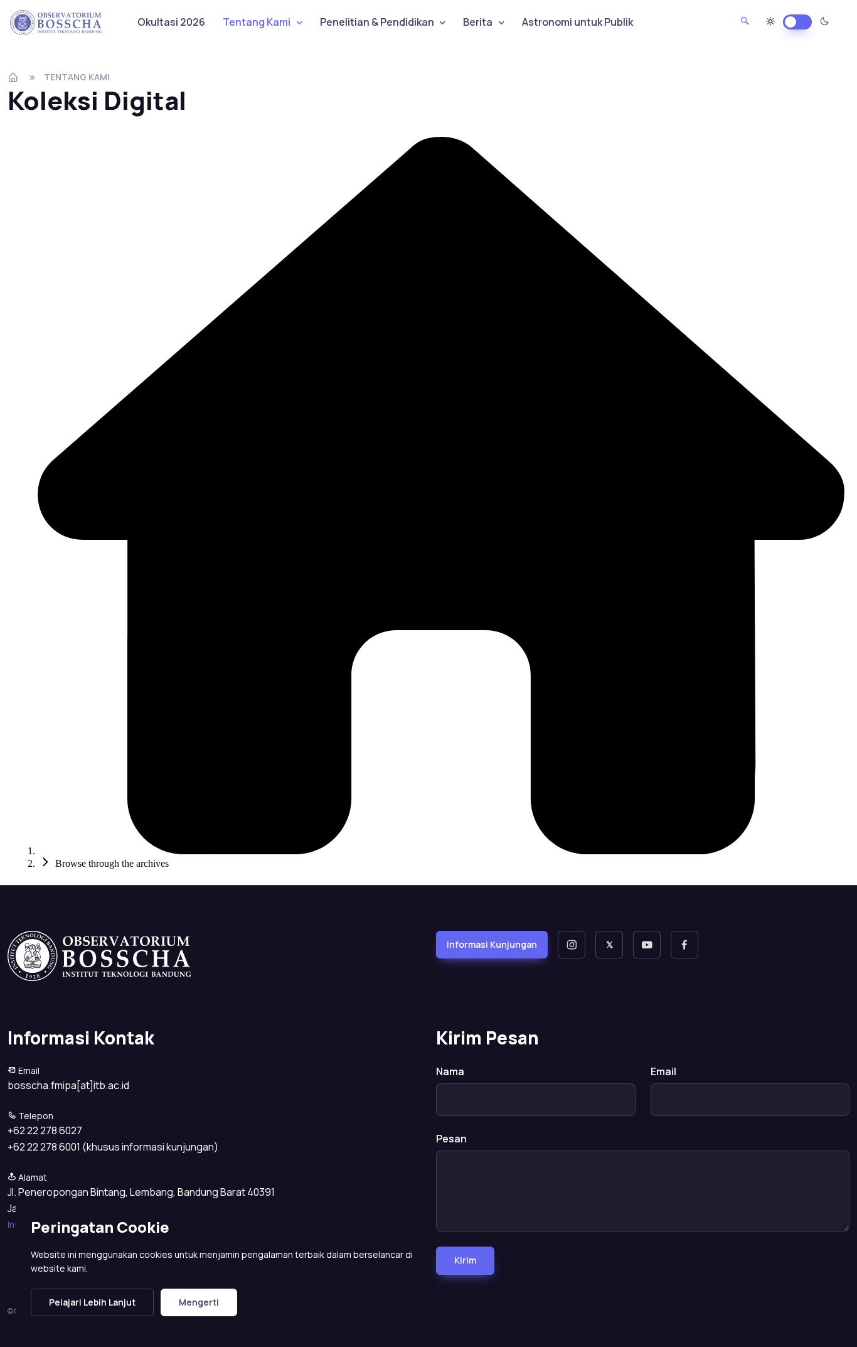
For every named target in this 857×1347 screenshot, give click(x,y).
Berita (477, 22)
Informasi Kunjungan (492, 944)
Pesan (451, 1139)
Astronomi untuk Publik (577, 22)
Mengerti (199, 1302)
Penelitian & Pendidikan (377, 22)
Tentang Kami (77, 77)
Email (663, 1071)
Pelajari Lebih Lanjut (92, 1302)
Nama (450, 1071)
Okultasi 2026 (171, 22)
